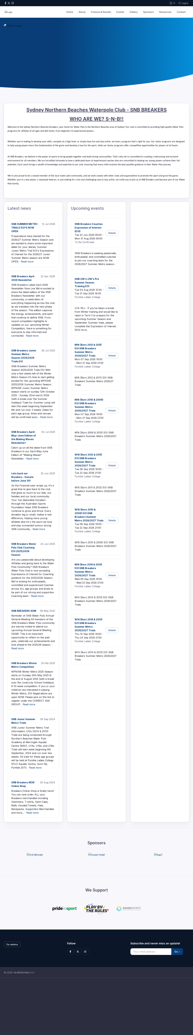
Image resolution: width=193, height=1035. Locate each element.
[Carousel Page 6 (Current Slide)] (90, 94)
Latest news (19, 208)
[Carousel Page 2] (78, 94)
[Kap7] (158, 855)
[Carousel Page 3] (81, 94)
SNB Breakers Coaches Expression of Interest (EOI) (89, 227)
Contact (181, 11)
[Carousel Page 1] (75, 94)
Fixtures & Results (101, 11)
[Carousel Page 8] (96, 94)
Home (69, 11)
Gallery (134, 11)
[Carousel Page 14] (114, 94)
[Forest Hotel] (96, 855)
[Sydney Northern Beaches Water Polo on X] (9, 3)
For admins (12, 944)
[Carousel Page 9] (99, 94)
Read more (27, 261)
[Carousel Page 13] (111, 94)
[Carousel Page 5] (87, 94)
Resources (165, 11)
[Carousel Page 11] (105, 94)
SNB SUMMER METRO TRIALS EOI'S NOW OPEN (24, 227)
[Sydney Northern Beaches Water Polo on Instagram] (12, 3)
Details (112, 233)
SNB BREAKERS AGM (23, 610)
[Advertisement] (94, 1006)
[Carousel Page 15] (118, 94)
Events (120, 11)
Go (176, 951)
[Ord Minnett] (35, 855)
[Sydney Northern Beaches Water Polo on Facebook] (5, 3)
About (82, 11)
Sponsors (148, 11)
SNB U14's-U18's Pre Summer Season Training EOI (87, 282)
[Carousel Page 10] (102, 94)
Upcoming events (87, 208)
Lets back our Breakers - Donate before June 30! (22, 477)
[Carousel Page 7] (93, 94)
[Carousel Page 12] (108, 94)
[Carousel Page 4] (84, 94)
